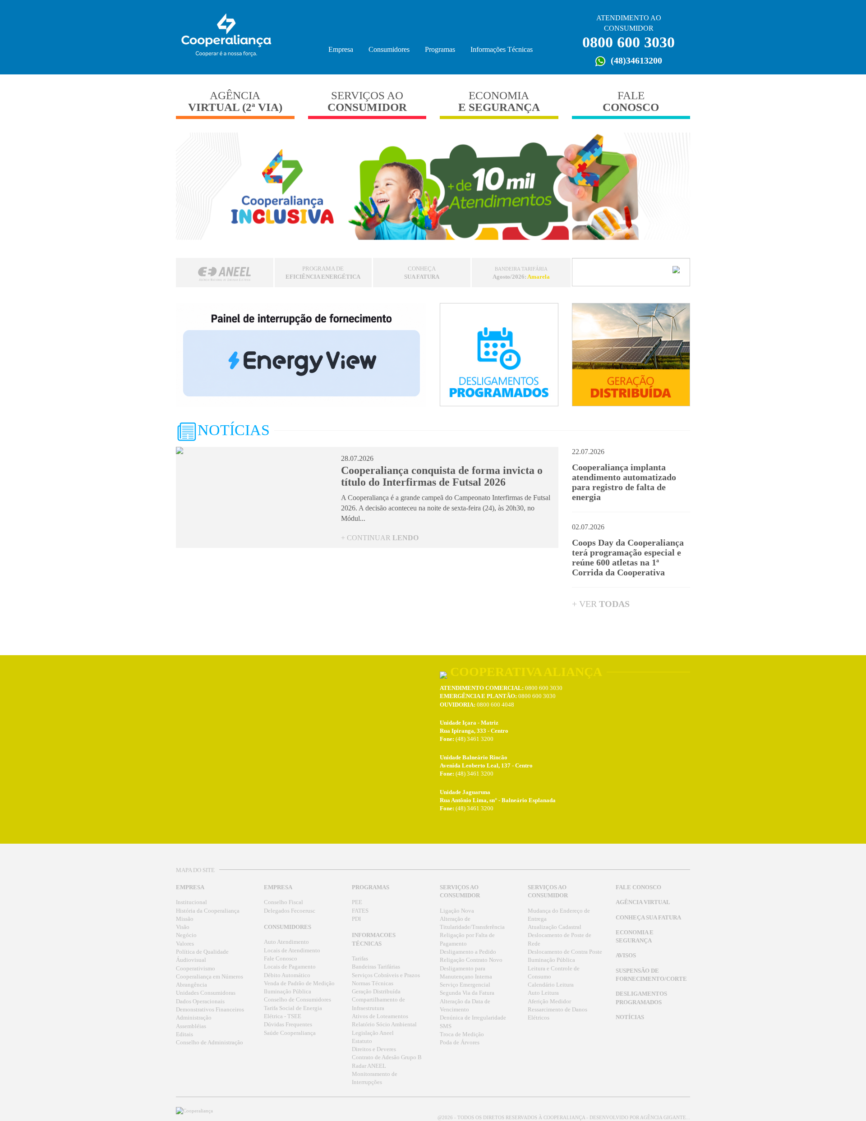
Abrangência (191, 985)
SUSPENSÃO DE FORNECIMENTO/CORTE (651, 975)
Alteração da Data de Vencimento (465, 1005)
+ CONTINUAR (380, 538)
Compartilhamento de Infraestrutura (378, 1004)
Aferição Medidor (549, 1001)
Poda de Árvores (459, 1042)
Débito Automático (287, 975)
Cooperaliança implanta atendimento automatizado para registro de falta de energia (624, 482)
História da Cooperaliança (208, 911)
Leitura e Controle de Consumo (554, 972)
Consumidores (389, 49)
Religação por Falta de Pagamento (467, 939)
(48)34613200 (635, 60)
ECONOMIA (499, 101)
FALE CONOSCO (638, 887)
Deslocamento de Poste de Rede (559, 939)
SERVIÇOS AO (367, 101)
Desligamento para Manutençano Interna (466, 972)
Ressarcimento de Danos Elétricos (557, 1013)
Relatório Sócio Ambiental (384, 1024)
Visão (182, 927)
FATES (360, 911)
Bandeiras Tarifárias (376, 967)
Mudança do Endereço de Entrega (559, 915)
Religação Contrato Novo (471, 960)
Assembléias (191, 1026)
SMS (445, 1026)
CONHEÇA (421, 273)
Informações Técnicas (501, 49)
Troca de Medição (462, 1034)
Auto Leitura (543, 993)
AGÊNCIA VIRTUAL (643, 902)
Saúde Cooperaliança (290, 1033)
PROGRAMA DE (323, 273)
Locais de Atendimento (292, 950)
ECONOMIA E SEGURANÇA (635, 936)
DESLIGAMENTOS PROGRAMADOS (641, 998)
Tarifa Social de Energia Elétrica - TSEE (293, 1012)
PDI (356, 919)
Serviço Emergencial (465, 985)
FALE (631, 101)
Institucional (191, 902)
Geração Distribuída (376, 991)
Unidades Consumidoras (205, 993)
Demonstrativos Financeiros (210, 1009)
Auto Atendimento (286, 942)
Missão (184, 919)
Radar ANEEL (369, 1066)
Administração (194, 1018)
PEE (357, 902)
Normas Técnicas (372, 983)
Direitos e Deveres (374, 1049)
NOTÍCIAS (630, 1017)
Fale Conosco (280, 959)
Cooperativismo (195, 968)
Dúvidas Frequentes (288, 1024)
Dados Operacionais (200, 1001)
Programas (440, 49)
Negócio (186, 935)
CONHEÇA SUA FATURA (648, 917)
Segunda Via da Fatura (467, 993)
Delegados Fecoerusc (289, 911)
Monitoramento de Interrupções (374, 1078)
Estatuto (362, 1041)
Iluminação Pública (287, 991)
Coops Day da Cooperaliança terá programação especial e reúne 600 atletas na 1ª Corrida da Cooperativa (628, 557)
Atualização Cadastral (554, 927)
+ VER (601, 604)
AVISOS (626, 955)
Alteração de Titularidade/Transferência (472, 923)
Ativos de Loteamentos (380, 1016)
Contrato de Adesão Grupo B (387, 1057)
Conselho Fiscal (283, 902)
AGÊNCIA (235, 101)
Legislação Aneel (373, 1033)
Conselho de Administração (209, 1042)
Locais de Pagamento (290, 967)
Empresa (340, 49)
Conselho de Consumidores (297, 1000)
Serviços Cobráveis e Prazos (386, 975)
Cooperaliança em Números (209, 977)
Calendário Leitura (551, 985)
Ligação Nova (457, 911)
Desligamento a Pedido (468, 952)
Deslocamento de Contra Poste (565, 952)
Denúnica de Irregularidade (473, 1018)
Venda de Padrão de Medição (299, 983)
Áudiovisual (191, 960)
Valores (185, 944)
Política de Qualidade (202, 952)
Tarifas (360, 959)
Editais (184, 1034)
